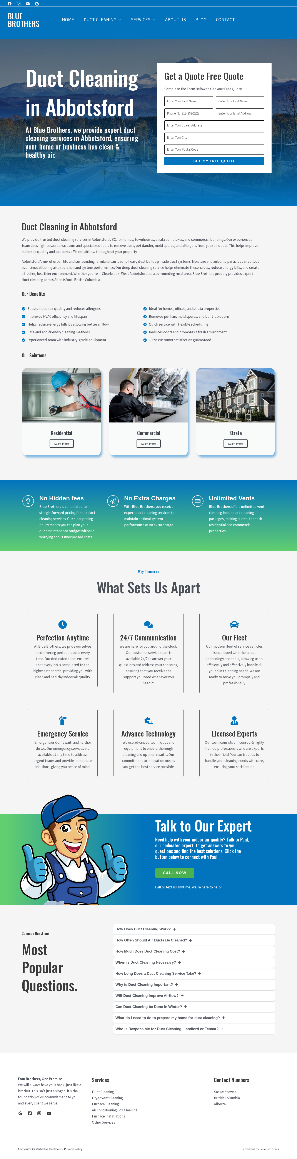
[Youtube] (28, 4)
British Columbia (227, 1098)
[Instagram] (19, 4)
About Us (175, 20)
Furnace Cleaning (105, 1104)
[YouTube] (49, 1113)
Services (140, 20)
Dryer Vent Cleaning (107, 1098)
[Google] (37, 4)
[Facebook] (10, 4)
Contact (225, 20)
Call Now (175, 873)
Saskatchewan (225, 1091)
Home (68, 20)
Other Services (103, 1122)
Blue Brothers (24, 19)
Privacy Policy (73, 1149)
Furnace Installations (108, 1116)
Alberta (220, 1104)
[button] (118, 19)
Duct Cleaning (100, 20)
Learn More (61, 444)
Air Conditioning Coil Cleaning (114, 1110)
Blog (200, 20)
